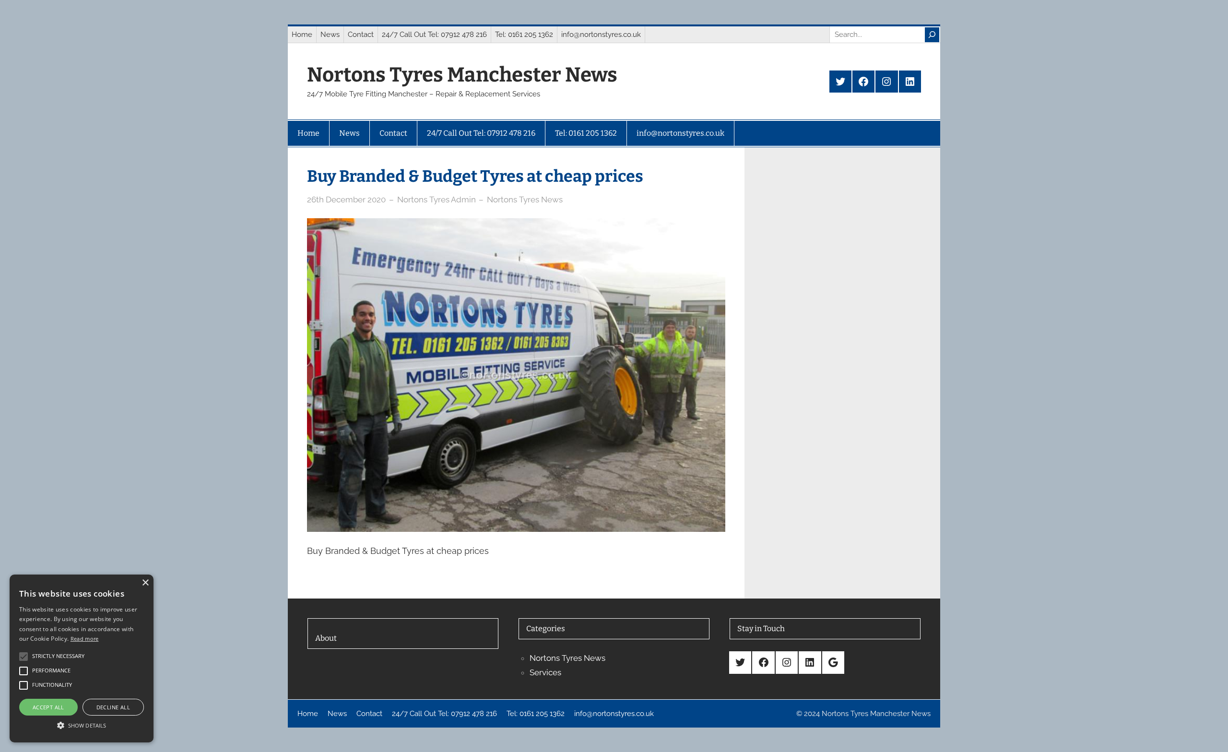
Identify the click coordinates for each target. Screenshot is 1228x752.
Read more (85, 638)
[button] (81, 725)
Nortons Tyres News (525, 199)
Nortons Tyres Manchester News (462, 75)
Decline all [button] (113, 707)
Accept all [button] (48, 707)
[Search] (932, 34)
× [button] (145, 583)
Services (545, 672)
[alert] (82, 658)
